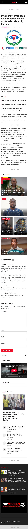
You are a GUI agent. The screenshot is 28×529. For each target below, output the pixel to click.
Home (2, 13)
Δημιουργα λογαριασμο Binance (10, 275)
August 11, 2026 (6, 194)
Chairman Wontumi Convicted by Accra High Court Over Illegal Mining (13, 251)
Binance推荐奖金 (5, 293)
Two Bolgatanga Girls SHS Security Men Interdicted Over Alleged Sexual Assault (16, 442)
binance (3, 286)
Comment (4, 311)
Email (2, 337)
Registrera (3, 264)
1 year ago (23, 275)
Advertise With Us (16, 521)
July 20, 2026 (5, 253)
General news (7, 13)
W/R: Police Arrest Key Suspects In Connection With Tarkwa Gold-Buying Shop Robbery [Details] (11, 416)
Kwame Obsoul (5, 27)
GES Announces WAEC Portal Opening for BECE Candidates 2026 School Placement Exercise (16, 428)
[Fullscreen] (25, 376)
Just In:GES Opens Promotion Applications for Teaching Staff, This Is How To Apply (15, 436)
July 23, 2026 (5, 233)
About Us (8, 521)
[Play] (3, 376)
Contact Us (3, 522)
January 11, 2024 (16, 27)
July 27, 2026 (5, 214)
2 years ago (9, 285)
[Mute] (22, 376)
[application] (14, 370)
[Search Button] (25, 355)
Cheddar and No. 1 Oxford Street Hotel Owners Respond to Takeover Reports (12, 109)
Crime (3, 198)
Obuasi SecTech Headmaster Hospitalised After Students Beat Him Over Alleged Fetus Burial (15, 450)
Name (2, 330)
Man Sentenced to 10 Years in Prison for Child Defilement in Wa (14, 105)
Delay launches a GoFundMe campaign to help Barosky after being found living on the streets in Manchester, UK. (17, 481)
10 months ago (12, 264)
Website (3, 343)
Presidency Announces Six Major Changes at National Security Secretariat (14, 101)
